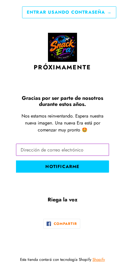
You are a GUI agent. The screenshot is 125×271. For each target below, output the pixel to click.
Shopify (98, 259)
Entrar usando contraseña (69, 12)
